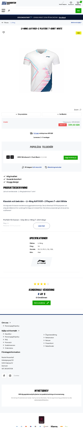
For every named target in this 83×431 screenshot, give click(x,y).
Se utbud (62, 17)
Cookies (16, 375)
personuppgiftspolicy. (41, 400)
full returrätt (37, 167)
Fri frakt (36, 133)
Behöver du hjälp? (76, 22)
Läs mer (41, 226)
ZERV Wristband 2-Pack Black (28, 157)
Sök (78, 11)
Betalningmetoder (54, 167)
